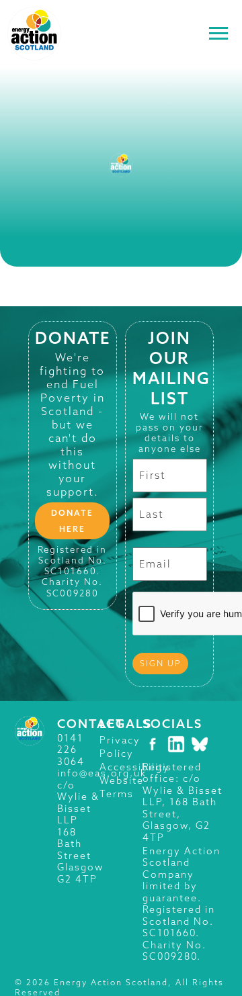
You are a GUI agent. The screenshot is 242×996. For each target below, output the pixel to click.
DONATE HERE (72, 521)
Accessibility (134, 767)
